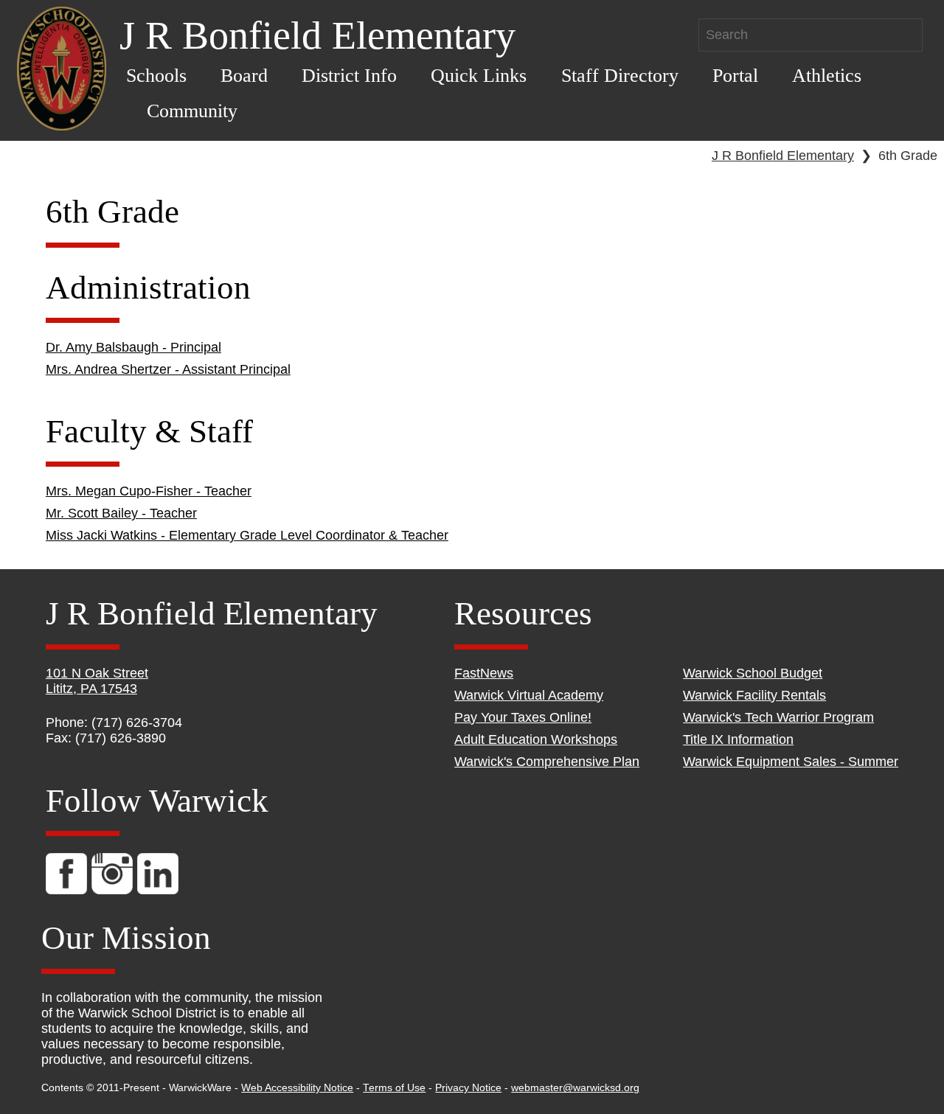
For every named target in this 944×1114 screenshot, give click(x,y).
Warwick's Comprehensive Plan (546, 761)
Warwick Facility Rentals (754, 695)
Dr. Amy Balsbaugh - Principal (133, 347)
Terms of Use (394, 1087)
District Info (349, 75)
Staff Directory (619, 75)
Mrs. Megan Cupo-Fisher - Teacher (148, 491)
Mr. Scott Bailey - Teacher (121, 513)
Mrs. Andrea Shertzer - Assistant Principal (168, 369)
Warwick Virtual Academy (528, 695)
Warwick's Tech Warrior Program (778, 717)
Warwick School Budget (752, 673)
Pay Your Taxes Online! (522, 717)
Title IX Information (738, 739)
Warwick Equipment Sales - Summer (790, 761)
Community (192, 111)
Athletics (826, 75)
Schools (156, 75)
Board (244, 75)
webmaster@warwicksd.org (575, 1087)
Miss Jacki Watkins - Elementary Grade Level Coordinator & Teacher (247, 535)
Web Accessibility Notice (297, 1087)
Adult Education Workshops (535, 739)
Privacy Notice (468, 1087)
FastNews (483, 673)
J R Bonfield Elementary (783, 155)
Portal (735, 75)
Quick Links (479, 75)
